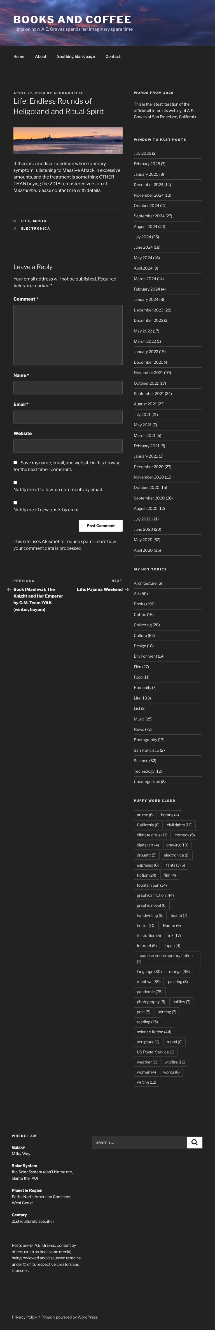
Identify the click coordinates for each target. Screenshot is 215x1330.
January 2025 (146, 174)
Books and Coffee (72, 19)
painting (178, 981)
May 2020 (143, 539)
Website (22, 433)
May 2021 (143, 424)
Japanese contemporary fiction (165, 958)
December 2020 (149, 466)
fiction (146, 875)
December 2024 (148, 184)
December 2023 (148, 310)
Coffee (140, 614)
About (40, 56)
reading (147, 1021)
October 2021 (146, 383)
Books (139, 603)
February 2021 (147, 445)
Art (136, 593)
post (143, 1011)
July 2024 (142, 236)
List (137, 708)
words (171, 1072)
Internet (147, 945)
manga (179, 971)
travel (175, 1041)
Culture (140, 635)
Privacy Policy (24, 1317)
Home (18, 56)
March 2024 (145, 278)
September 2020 (149, 498)
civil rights (180, 824)
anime (145, 814)
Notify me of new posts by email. (46, 509)
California (148, 824)
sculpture (148, 1041)
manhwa (149, 981)
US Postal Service (155, 1052)
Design (140, 645)
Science (141, 760)
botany (170, 814)
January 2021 (146, 456)
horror (146, 925)
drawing (177, 845)
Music (40, 221)
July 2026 (142, 153)
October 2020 (147, 487)
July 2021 (142, 414)
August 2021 (145, 403)
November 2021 (148, 372)
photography (151, 1001)
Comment (25, 299)
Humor (172, 925)
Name (21, 375)
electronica (36, 228)
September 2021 (149, 393)
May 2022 (143, 331)
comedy (185, 834)
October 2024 (146, 205)
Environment (145, 656)
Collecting (143, 624)
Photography (145, 739)
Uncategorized (147, 781)
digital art (148, 845)
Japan (172, 945)
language (149, 971)
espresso (148, 865)
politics (181, 1001)
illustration (149, 935)
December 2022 (148, 320)
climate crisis (152, 834)
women (146, 1072)
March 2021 (145, 435)
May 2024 (143, 257)
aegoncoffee (68, 93)
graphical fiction (155, 895)
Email (21, 404)
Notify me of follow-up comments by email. (58, 489)
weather (147, 1062)
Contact (113, 56)
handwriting (150, 915)
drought (146, 855)
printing (167, 1011)
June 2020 (143, 529)
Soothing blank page (76, 56)
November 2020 (149, 477)
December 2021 (148, 362)
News (139, 729)
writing (146, 1082)
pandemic (150, 991)
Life (26, 221)
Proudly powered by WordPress (69, 1317)
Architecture (145, 583)
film (169, 875)
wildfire (175, 1062)
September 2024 (149, 215)
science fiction (154, 1031)
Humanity (142, 687)
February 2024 (147, 289)
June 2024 (143, 247)
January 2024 (146, 299)
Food (138, 677)
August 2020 (146, 508)
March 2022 (145, 341)
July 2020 (142, 519)
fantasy (175, 865)
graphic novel (152, 905)
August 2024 (145, 226)
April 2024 (143, 268)
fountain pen (152, 885)
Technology (144, 771)
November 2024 (149, 195)
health (179, 915)
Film (137, 666)
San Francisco (146, 750)
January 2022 (146, 351)
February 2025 (147, 163)
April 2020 (143, 550)
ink (174, 935)
